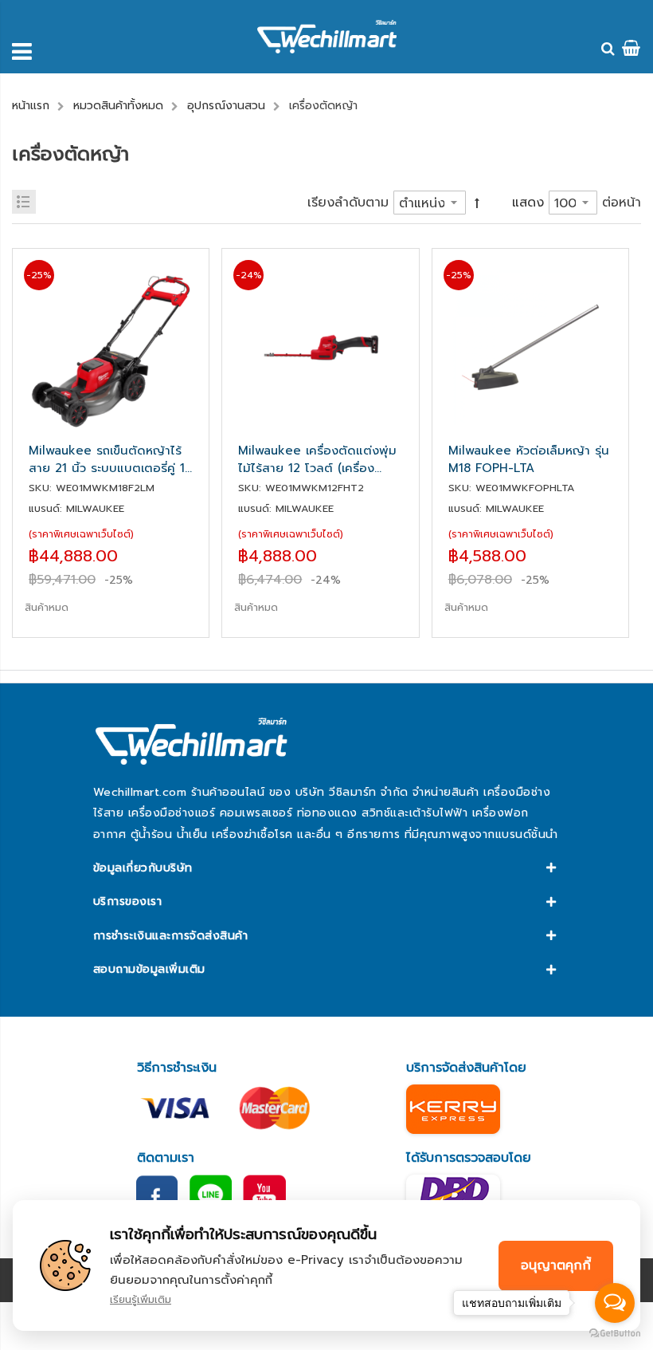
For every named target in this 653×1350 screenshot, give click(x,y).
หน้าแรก (30, 105)
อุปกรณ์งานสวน (226, 105)
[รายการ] (24, 202)
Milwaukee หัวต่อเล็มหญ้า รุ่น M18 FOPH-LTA (528, 459)
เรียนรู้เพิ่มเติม (140, 1299)
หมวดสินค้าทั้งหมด (118, 105)
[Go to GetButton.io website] (614, 1333)
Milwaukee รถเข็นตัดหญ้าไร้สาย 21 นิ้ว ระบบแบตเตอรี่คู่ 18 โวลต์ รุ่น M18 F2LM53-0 (110, 459)
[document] (326, 1265)
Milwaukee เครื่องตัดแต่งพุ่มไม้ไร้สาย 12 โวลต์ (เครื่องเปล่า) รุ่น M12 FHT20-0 (317, 459)
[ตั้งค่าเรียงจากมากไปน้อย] (477, 203)
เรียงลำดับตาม (348, 202)
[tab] (326, 868)
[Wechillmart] (327, 36)
